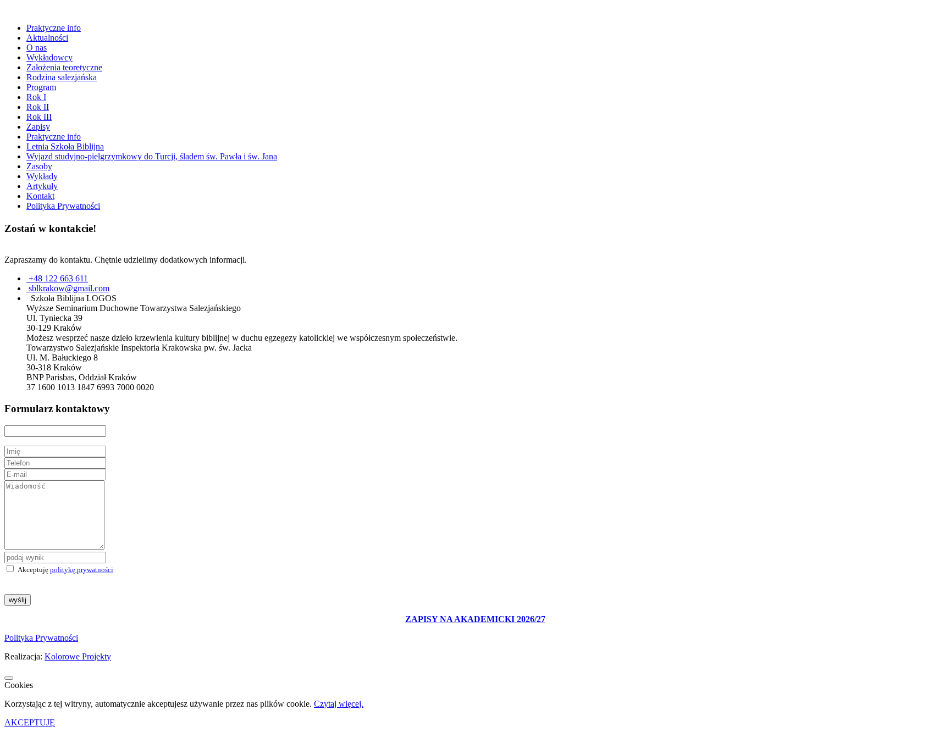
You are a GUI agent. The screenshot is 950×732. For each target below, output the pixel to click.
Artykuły (42, 186)
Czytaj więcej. (338, 703)
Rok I (36, 97)
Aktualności (47, 37)
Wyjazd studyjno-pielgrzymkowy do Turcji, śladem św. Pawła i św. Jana (151, 156)
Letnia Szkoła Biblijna (65, 146)
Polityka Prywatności (63, 205)
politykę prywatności (81, 569)
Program (41, 87)
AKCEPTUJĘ (29, 722)
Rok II (37, 107)
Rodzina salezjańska (61, 77)
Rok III (39, 116)
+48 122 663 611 (58, 278)
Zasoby (39, 166)
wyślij (17, 600)
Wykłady (42, 176)
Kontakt (40, 196)
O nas (36, 47)
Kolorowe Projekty (78, 656)
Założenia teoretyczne (64, 67)
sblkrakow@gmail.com (69, 288)
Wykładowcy (49, 57)
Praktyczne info (53, 27)
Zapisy (38, 126)
